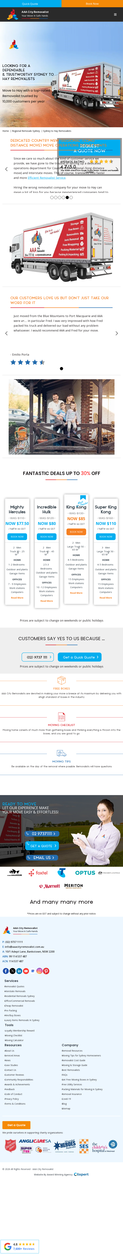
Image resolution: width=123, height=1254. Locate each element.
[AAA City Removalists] (10, 41)
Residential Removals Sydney (19, 996)
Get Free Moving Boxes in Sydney (79, 1080)
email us (42, 858)
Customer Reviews (14, 1075)
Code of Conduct (13, 1094)
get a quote (41, 846)
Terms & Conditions (15, 1104)
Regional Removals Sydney (26, 130)
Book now (92, 3)
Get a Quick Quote (79, 658)
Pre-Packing (10, 1010)
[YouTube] (26, 970)
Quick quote (30, 4)
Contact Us (10, 1070)
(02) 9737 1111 (37, 658)
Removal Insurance (72, 1094)
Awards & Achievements (17, 1084)
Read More (17, 598)
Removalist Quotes (14, 986)
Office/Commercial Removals (19, 1001)
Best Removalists (71, 1070)
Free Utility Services (72, 1084)
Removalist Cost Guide (73, 1060)
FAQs (64, 1075)
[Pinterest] (46, 970)
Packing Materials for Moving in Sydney (82, 1089)
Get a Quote (16, 1126)
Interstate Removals (14, 991)
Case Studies (11, 1065)
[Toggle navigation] (115, 15)
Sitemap (66, 1109)
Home (5, 130)
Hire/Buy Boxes (12, 1015)
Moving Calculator (14, 1040)
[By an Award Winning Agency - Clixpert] (81, 1174)
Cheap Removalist (13, 1006)
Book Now (17, 537)
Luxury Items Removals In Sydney (21, 1020)
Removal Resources (72, 1051)
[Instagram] (39, 970)
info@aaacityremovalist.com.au (35, 173)
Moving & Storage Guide (74, 1065)
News (8, 1060)
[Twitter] (12, 970)
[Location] (32, 970)
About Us (9, 1051)
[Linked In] (19, 970)
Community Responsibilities (19, 1080)
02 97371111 (42, 168)
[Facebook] (5, 970)
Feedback (10, 1089)
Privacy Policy (12, 1099)
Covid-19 (66, 1099)
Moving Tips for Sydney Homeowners (81, 1055)
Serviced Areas (12, 1055)
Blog (64, 1104)
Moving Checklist (13, 1035)
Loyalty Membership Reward (19, 1031)
